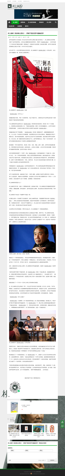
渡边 (10, 37)
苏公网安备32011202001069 (38, 473)
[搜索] (56, 22)
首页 (9, 22)
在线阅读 (19, 26)
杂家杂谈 (23, 22)
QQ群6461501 (26, 1)
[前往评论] (62, 426)
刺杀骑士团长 (44, 42)
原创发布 (41, 22)
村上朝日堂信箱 (32, 22)
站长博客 (20, 1)
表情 (10, 460)
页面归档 (9, 1)
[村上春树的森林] (15, 4)
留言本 (26, 26)
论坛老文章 (11, 26)
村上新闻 (15, 22)
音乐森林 (14, 1)
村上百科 (49, 22)
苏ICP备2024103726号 (25, 473)
